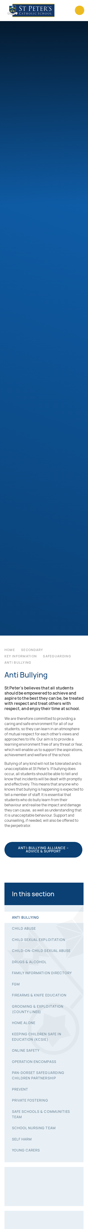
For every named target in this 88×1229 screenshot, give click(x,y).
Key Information (20, 656)
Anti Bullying (17, 662)
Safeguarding (57, 656)
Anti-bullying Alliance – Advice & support (43, 849)
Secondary (32, 650)
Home (9, 650)
